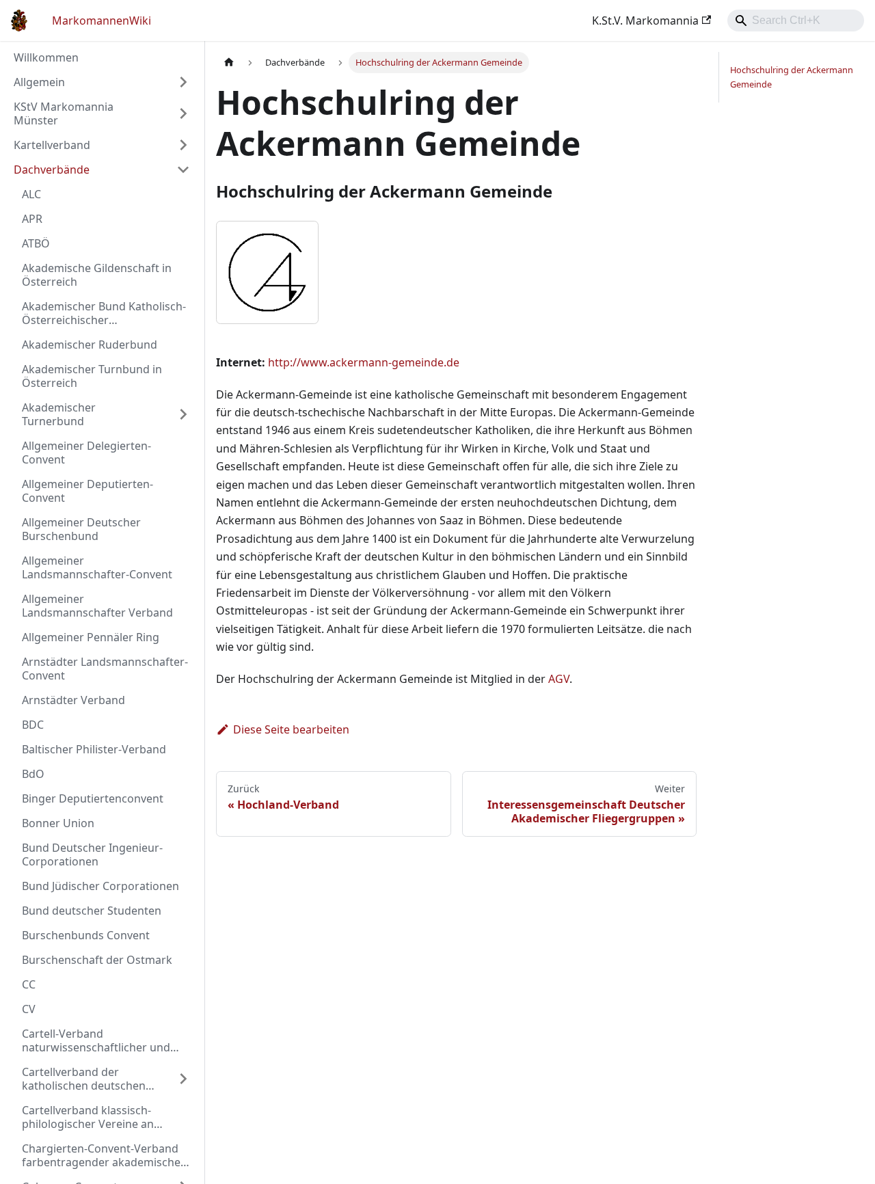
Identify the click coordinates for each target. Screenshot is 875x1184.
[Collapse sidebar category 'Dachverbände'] (183, 169)
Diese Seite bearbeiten (291, 729)
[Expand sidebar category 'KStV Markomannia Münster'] (183, 113)
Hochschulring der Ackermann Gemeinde (791, 77)
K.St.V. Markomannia (645, 20)
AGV (558, 678)
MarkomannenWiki (101, 20)
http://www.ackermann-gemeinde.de (363, 362)
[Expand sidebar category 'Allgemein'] (183, 82)
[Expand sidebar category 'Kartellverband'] (183, 145)
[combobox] (795, 20)
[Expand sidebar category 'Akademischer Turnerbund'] (183, 414)
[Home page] (229, 62)
